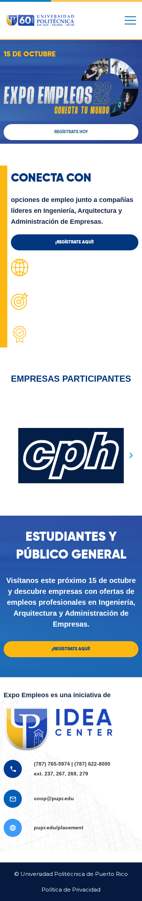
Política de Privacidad (71, 889)
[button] (71, 132)
